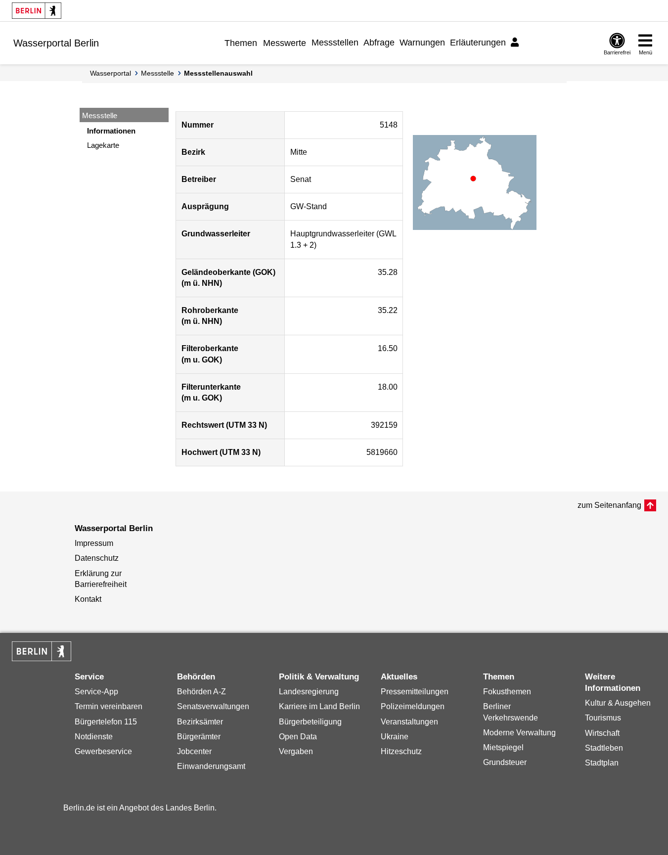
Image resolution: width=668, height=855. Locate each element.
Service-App (96, 691)
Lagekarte (103, 145)
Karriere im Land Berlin (319, 706)
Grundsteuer (505, 762)
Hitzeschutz (401, 751)
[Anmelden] (516, 42)
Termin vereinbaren (108, 706)
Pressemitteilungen (414, 691)
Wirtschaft (602, 733)
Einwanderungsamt (211, 766)
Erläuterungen (478, 42)
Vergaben (296, 751)
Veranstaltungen (409, 722)
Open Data (298, 736)
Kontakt (88, 599)
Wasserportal (110, 73)
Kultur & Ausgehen (618, 703)
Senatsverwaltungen (213, 706)
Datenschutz (97, 558)
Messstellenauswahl (218, 73)
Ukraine (394, 736)
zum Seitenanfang (609, 505)
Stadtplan (602, 763)
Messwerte (284, 43)
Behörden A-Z (201, 691)
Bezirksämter (200, 722)
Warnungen (422, 42)
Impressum (94, 543)
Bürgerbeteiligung (310, 722)
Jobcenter (194, 751)
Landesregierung (309, 691)
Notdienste (94, 736)
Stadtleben (604, 748)
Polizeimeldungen (413, 706)
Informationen (111, 131)
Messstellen (335, 42)
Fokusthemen (507, 691)
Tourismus (603, 718)
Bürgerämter (199, 736)
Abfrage (379, 42)
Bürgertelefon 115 (106, 722)
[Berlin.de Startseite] (36, 10)
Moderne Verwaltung (519, 732)
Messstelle (157, 73)
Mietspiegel (503, 747)
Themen (240, 43)
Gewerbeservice (103, 751)
